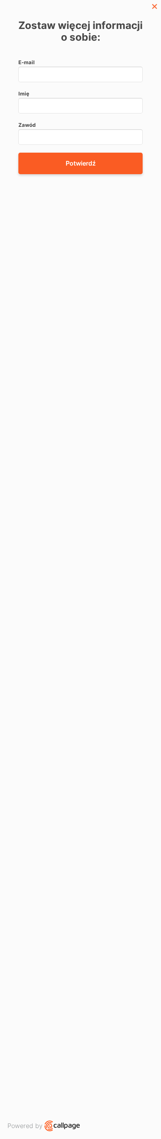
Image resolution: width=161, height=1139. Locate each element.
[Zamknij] (154, 6)
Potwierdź (81, 163)
